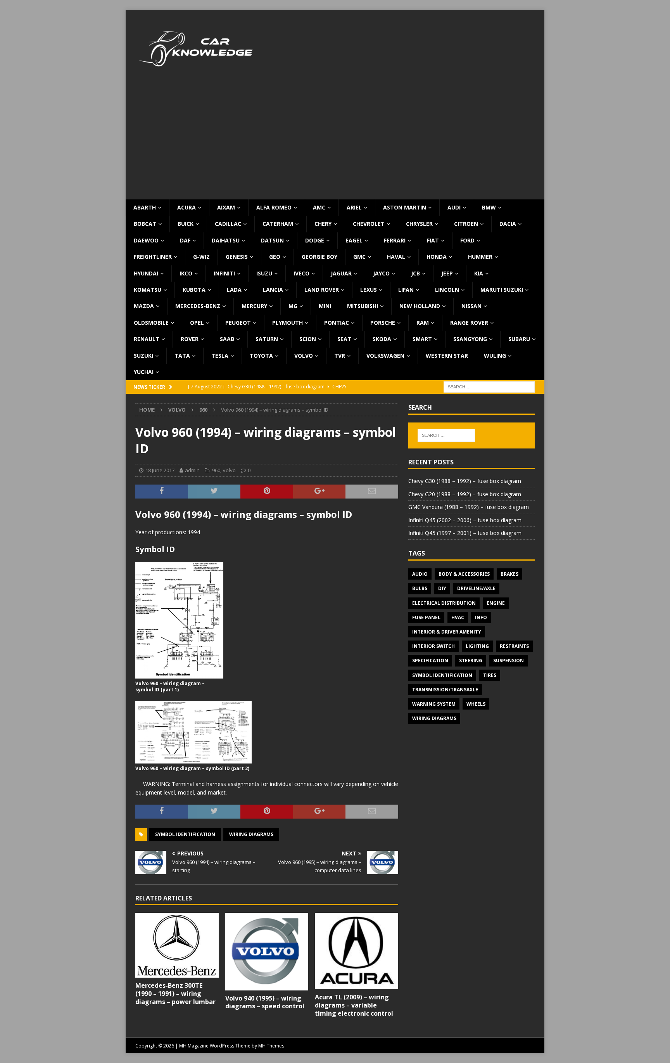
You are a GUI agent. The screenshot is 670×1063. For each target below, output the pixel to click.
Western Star (447, 355)
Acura (186, 207)
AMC (319, 207)
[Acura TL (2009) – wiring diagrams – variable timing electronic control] (356, 951)
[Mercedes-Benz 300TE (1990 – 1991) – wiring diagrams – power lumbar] (177, 945)
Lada (234, 289)
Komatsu (147, 289)
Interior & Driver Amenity (446, 631)
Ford (467, 240)
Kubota (194, 289)
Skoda (382, 339)
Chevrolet (369, 223)
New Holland (419, 306)
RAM (422, 322)
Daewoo (146, 240)
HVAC (457, 617)
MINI (325, 306)
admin (192, 470)
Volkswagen (385, 355)
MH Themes (271, 1045)
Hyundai (146, 273)
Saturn (267, 339)
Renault (146, 339)
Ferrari (395, 240)
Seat (344, 339)
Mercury (254, 306)
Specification (430, 660)
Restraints (514, 646)
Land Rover (321, 289)
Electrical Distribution (444, 603)
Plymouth (287, 322)
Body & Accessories (464, 574)
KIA (478, 273)
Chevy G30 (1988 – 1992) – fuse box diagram (464, 481)
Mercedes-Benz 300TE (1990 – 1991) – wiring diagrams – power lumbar (175, 993)
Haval (396, 256)
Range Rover (469, 322)
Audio (420, 574)
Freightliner (153, 256)
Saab (227, 339)
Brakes (509, 574)
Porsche (382, 322)
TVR (339, 355)
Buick (185, 223)
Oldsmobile (151, 322)
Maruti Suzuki (501, 289)
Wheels (475, 704)
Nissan (471, 306)
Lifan (406, 289)
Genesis (237, 256)
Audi (454, 207)
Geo (274, 256)
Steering (470, 660)
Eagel (354, 240)
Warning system (434, 704)
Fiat (433, 240)
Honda (437, 256)
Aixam (226, 207)
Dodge (314, 240)
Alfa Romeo (274, 207)
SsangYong (470, 339)
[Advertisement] (335, 141)
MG (292, 306)
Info (481, 617)
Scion (307, 339)
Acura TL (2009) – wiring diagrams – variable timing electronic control (354, 1005)
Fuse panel (426, 617)
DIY (442, 588)
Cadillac (228, 223)
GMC (359, 256)
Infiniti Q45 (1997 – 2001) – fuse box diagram (464, 533)
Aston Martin (404, 207)
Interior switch (433, 646)
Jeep (447, 273)
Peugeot (238, 322)
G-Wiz (201, 256)
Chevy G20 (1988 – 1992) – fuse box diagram (464, 494)
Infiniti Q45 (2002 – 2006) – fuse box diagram (464, 520)
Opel (197, 322)
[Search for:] (489, 386)
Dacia (507, 223)
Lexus (368, 289)
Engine (496, 603)
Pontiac (336, 322)
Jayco (381, 273)
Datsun (272, 240)
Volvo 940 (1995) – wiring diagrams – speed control (264, 1002)
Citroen (466, 223)
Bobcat (145, 223)
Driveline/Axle (476, 588)
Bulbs (419, 588)
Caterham (277, 223)
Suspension (508, 660)
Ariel (354, 207)
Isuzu (264, 273)
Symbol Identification (185, 834)
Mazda (144, 306)
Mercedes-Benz (197, 306)
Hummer (480, 256)
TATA (182, 355)
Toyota (261, 355)
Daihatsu (226, 240)
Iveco (301, 273)
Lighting (477, 646)
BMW (489, 207)
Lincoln (447, 289)
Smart (422, 339)
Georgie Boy (319, 256)
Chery (323, 223)
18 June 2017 (159, 470)
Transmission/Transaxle (445, 689)
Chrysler (419, 223)
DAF (185, 240)
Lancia (273, 289)
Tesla (219, 355)
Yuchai (144, 372)
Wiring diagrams (251, 834)
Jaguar (341, 273)
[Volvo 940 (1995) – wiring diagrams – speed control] (267, 951)
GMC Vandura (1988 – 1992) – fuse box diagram (468, 507)
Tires (489, 675)
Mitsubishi (362, 306)
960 (216, 470)
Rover (190, 339)
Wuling (495, 355)
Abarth (144, 207)
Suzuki (143, 355)
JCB (415, 273)
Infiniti (224, 273)
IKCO (186, 273)
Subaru (519, 339)
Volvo (303, 355)
